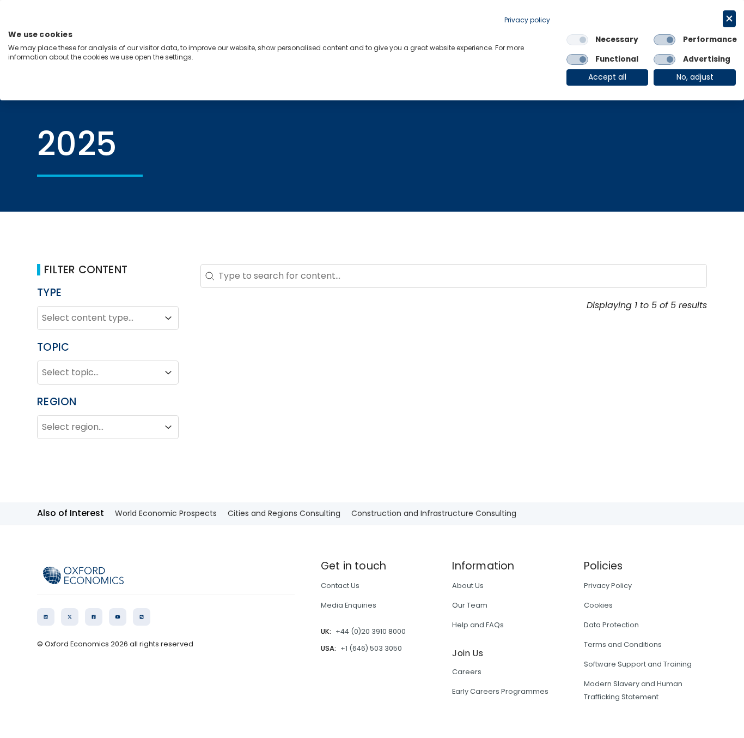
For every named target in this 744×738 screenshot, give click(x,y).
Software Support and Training (638, 664)
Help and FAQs (478, 624)
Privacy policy (527, 20)
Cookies (598, 605)
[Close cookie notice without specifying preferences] (729, 18)
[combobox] (98, 318)
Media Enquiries (348, 605)
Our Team (469, 605)
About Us (468, 585)
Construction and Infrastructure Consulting (433, 513)
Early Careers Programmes (500, 691)
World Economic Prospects (166, 513)
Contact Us (340, 585)
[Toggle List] (168, 318)
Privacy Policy (608, 585)
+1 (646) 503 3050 (371, 648)
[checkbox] (577, 39)
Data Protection (611, 624)
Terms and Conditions (623, 644)
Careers (466, 671)
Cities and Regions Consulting (284, 513)
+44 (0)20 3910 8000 (371, 631)
